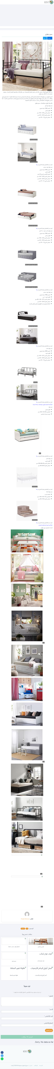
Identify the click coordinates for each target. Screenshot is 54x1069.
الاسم (51, 1009)
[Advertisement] (27, 14)
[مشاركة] (2, 1052)
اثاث (27, 928)
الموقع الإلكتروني (48, 1023)
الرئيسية (41, 1065)
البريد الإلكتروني (48, 1016)
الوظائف (36, 1065)
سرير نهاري (22, 928)
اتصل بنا (30, 1065)
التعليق (50, 996)
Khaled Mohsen (25, 919)
